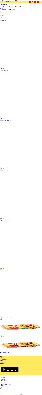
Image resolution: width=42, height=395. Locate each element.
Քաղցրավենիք (8, 6)
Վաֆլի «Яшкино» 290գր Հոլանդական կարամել (7, 317)
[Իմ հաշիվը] (30, 1)
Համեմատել (2, 385)
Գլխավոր (1, 6)
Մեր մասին (2, 357)
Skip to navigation (2, 0)
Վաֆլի (15, 6)
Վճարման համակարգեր (4, 364)
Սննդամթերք (4, 6)
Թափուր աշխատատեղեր (4, 361)
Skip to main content (6, 0)
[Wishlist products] (35, 1)
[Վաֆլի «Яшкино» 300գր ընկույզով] (21, 333)
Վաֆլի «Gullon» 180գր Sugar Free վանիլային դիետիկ (6, 9)
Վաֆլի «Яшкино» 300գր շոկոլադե (5, 352)
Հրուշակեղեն (12, 6)
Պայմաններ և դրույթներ (4, 359)
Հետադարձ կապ (3, 362)
